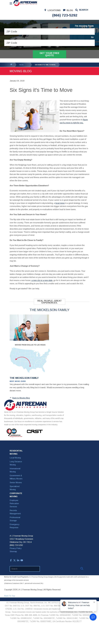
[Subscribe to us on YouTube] (22, 561)
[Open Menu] (11, 3)
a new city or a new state (42, 280)
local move (60, 203)
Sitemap (13, 551)
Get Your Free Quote (49, 54)
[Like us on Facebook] (11, 561)
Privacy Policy (15, 548)
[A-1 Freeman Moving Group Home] (25, 3)
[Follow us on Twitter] (14, 561)
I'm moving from (84, 26)
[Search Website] (81, 569)
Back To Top (9, 596)
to (92, 37)
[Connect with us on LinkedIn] (18, 561)
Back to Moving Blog (21, 398)
